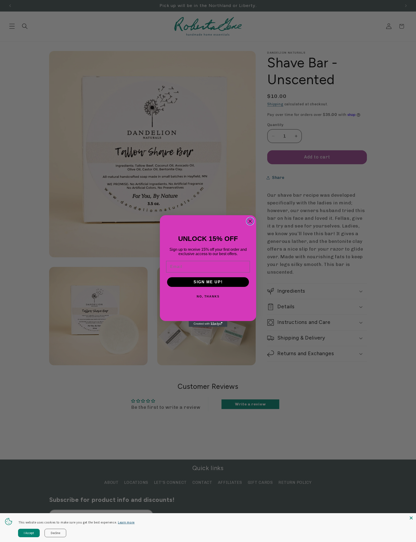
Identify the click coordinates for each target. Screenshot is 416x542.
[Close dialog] (250, 221)
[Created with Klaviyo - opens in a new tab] (208, 324)
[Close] (411, 518)
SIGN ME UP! (208, 282)
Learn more (126, 522)
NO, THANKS (208, 296)
